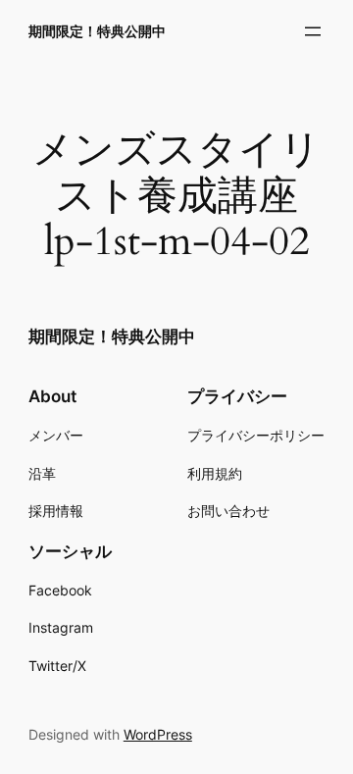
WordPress (158, 734)
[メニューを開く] (313, 31)
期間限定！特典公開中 (97, 31)
